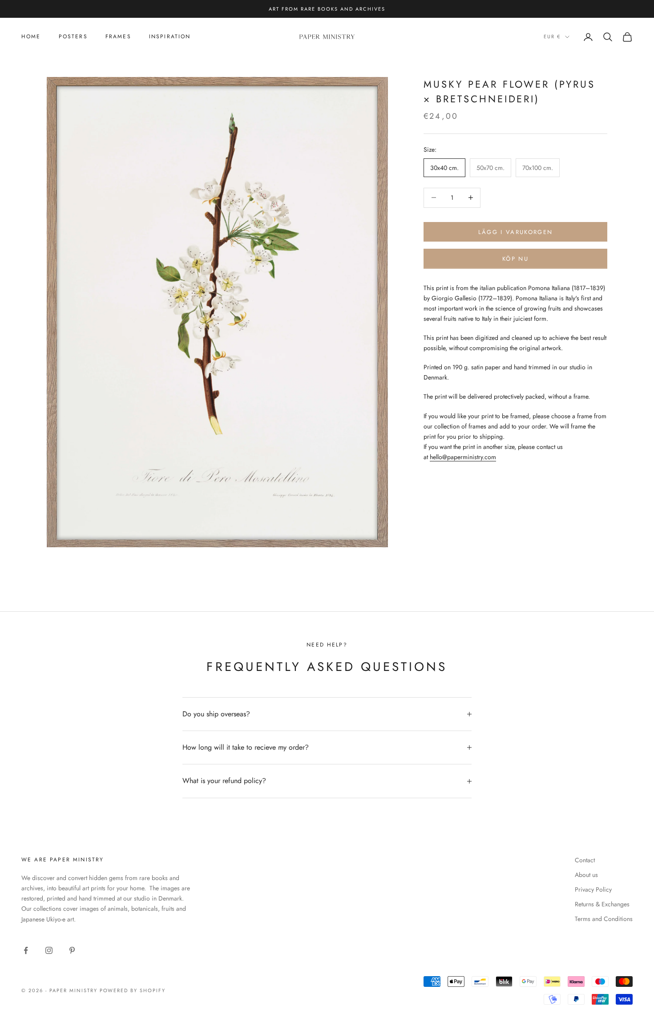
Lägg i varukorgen (515, 231)
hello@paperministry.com (463, 456)
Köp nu (515, 258)
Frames (118, 36)
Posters (73, 36)
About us (586, 874)
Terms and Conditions (604, 918)
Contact (585, 860)
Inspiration (170, 36)
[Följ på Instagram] (48, 950)
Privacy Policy (593, 889)
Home (31, 36)
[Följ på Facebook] (25, 950)
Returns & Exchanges (602, 904)
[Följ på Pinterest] (72, 950)
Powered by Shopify (133, 990)
